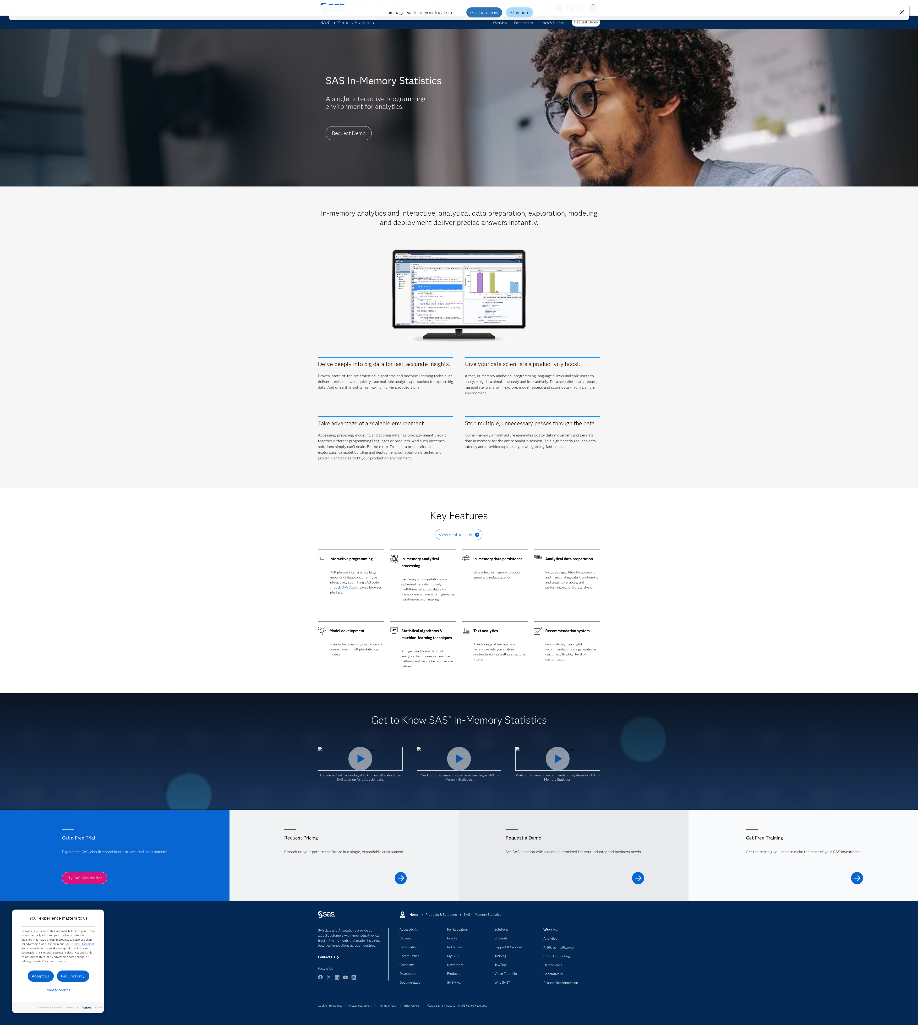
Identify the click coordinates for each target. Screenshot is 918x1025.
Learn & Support (553, 23)
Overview (500, 23)
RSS (353, 979)
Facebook (320, 979)
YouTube (345, 979)
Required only (73, 976)
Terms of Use (387, 1005)
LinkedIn (337, 979)
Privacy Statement (360, 1005)
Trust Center (412, 1005)
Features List (523, 23)
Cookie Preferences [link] (330, 1005)
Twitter (328, 979)
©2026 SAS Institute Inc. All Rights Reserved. (457, 1005)
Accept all (40, 976)
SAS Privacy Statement (79, 944)
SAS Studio (350, 587)
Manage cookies (58, 990)
